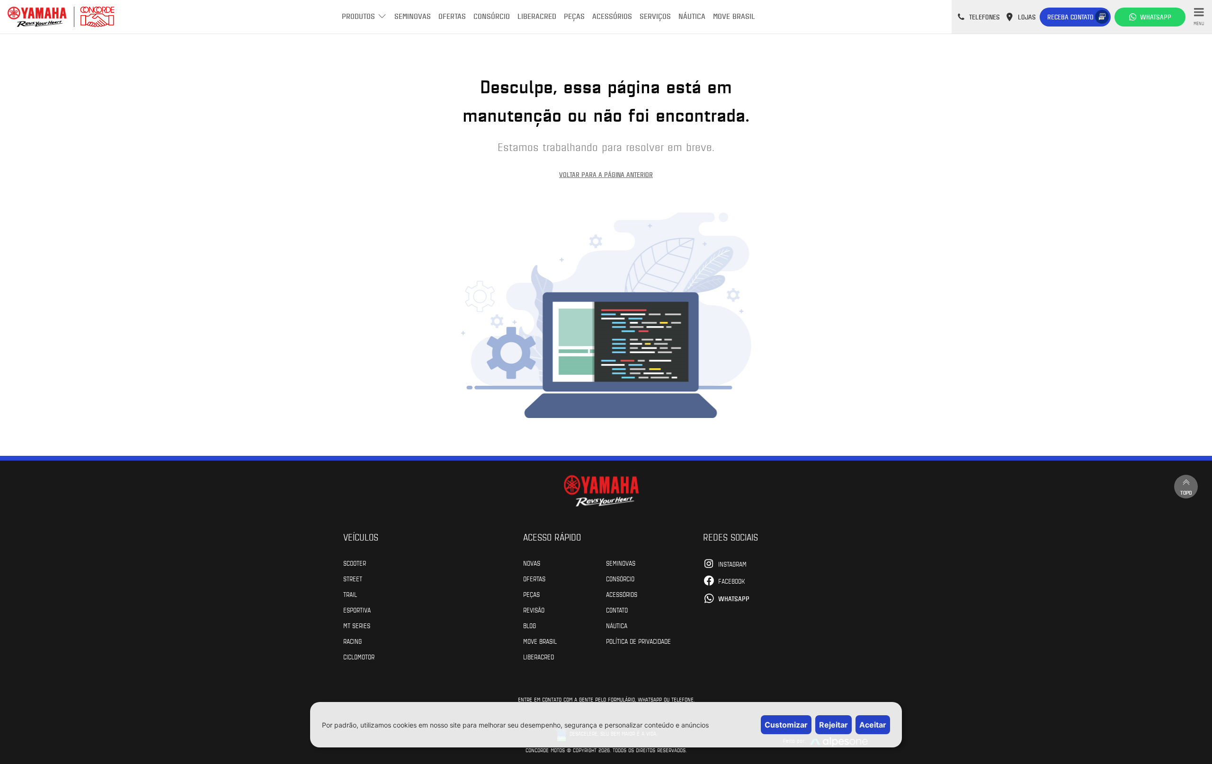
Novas (531, 563)
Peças (574, 16)
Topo (1186, 492)
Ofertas (452, 16)
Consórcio (491, 16)
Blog (529, 625)
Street (352, 578)
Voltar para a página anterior (606, 174)
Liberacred (536, 16)
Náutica (691, 16)
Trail (350, 594)
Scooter (354, 563)
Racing (352, 641)
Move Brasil (734, 16)
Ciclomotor (358, 656)
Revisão (533, 609)
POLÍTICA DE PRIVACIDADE (638, 641)
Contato (617, 609)
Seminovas (412, 16)
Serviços (655, 16)
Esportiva (357, 609)
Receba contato (1070, 16)
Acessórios (612, 16)
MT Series (356, 625)
